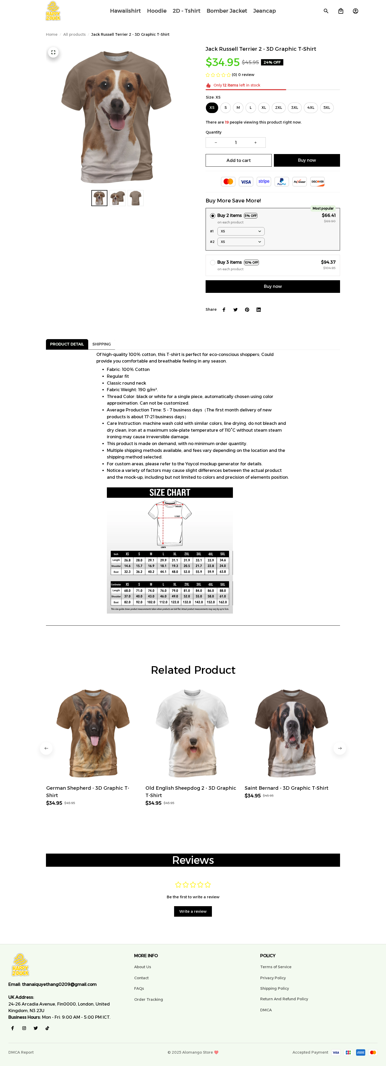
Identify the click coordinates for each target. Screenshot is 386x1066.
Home (52, 34)
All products (74, 34)
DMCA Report (21, 1052)
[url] (59, 984)
